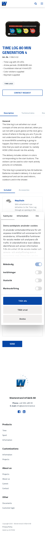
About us (6, 478)
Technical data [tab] (27, 113)
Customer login (8, 507)
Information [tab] (22, 215)
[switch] (38, 272)
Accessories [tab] (24, 190)
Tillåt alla (22, 300)
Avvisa (22, 318)
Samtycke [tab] (7, 215)
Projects (5, 459)
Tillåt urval (22, 309)
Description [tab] (9, 113)
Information (7, 439)
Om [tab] (37, 215)
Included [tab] (7, 190)
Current (5, 483)
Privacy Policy (7, 527)
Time (4, 430)
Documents (7, 503)
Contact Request (22, 92)
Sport (4, 435)
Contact (5, 488)
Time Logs (8, 83)
